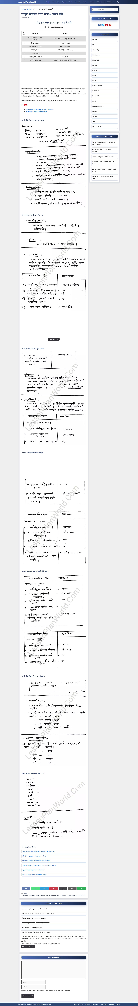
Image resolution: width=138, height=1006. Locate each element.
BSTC (27, 895)
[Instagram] (110, 26)
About (75, 1004)
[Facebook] (99, 26)
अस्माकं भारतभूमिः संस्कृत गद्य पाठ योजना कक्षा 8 (34, 909)
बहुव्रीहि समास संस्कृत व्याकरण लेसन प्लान (33, 870)
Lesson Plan (96, 96)
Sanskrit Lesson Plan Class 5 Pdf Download (39, 109)
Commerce (56, 2)
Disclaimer (95, 1004)
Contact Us (88, 1004)
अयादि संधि (80, 895)
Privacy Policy (103, 1004)
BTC (39, 895)
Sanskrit (91, 2)
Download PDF (53, 339)
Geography (96, 70)
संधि (84, 895)
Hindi (70, 2)
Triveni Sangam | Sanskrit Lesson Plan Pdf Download (39, 865)
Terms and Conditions (114, 1004)
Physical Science (97, 106)
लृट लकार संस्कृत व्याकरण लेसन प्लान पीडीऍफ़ (34, 874)
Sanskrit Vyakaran (73, 895)
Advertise (80, 1004)
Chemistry (95, 50)
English (64, 2)
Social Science (108, 2)
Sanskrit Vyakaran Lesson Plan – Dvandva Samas (38, 913)
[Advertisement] (53, 76)
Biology (94, 39)
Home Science (97, 85)
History (94, 80)
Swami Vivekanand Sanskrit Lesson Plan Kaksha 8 (38, 851)
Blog (93, 45)
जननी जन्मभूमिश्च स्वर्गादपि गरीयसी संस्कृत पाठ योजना (35, 923)
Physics (94, 111)
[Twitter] (103, 26)
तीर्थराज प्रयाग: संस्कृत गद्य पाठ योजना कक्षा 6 (34, 918)
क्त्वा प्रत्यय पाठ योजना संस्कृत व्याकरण (32, 927)
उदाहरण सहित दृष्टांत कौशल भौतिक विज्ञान (103, 156)
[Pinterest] (106, 26)
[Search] (115, 9)
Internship (77, 2)
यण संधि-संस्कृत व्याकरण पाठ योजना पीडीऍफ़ (36, 111)
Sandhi (51, 895)
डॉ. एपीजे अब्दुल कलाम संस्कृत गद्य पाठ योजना (34, 856)
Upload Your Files (28, 946)
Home (48, 2)
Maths (84, 2)
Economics (95, 60)
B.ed (24, 895)
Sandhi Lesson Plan (58, 895)
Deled (47, 895)
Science (99, 2)
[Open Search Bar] (118, 2)
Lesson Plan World (27, 2)
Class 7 (43, 895)
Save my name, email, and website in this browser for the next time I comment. (47, 990)
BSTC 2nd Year (34, 895)
